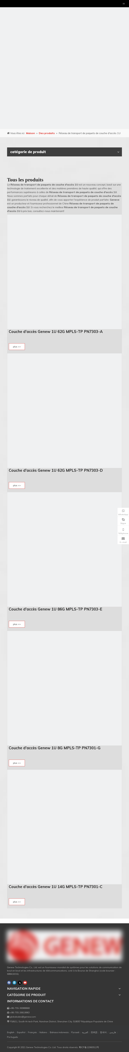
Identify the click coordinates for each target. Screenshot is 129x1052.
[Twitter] (20, 983)
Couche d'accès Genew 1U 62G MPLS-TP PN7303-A (56, 331)
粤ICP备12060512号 (89, 1047)
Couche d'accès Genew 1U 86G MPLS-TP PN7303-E (55, 609)
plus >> (17, 346)
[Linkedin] (14, 983)
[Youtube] (25, 983)
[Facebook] (9, 983)
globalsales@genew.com (23, 1016)
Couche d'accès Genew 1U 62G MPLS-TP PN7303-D (56, 470)
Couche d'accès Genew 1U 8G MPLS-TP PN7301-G (55, 747)
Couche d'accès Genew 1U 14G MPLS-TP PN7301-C (55, 886)
